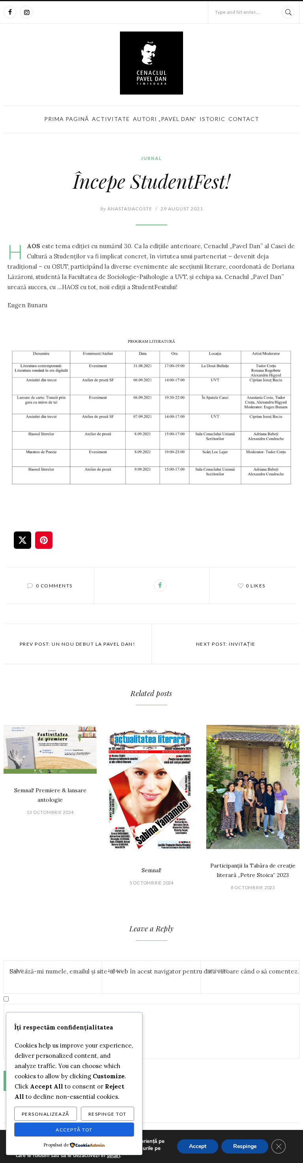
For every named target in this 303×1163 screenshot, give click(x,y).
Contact (243, 118)
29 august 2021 (182, 209)
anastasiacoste (126, 209)
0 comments (54, 586)
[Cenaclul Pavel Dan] (151, 63)
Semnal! (151, 870)
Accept (197, 1146)
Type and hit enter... (237, 12)
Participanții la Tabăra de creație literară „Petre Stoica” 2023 (253, 870)
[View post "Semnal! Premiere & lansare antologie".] (50, 749)
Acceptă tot (74, 1130)
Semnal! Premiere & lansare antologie (50, 795)
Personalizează (45, 1114)
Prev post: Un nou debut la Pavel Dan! (78, 644)
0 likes (256, 586)
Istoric (212, 118)
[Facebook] (10, 12)
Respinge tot (107, 1114)
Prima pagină (66, 118)
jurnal (151, 158)
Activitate (111, 118)
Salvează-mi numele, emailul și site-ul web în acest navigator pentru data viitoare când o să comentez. (154, 971)
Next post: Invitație (226, 644)
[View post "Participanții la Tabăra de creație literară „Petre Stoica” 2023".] (252, 787)
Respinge (244, 1146)
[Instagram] (26, 12)
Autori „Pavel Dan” (164, 118)
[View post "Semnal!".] (151, 789)
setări (113, 1155)
